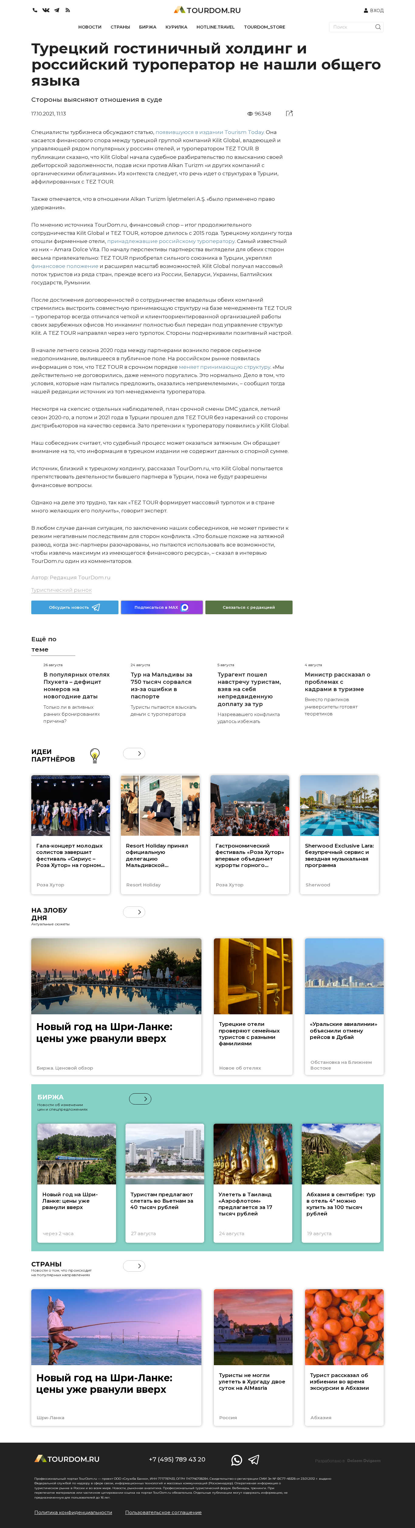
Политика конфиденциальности (73, 1512)
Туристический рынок (61, 590)
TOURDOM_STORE (264, 27)
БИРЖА (147, 27)
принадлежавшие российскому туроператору (171, 241)
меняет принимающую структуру (224, 367)
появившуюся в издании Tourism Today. (210, 132)
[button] (128, 753)
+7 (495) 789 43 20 (177, 1459)
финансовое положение (64, 266)
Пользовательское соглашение (163, 1512)
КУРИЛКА (176, 27)
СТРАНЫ (120, 27)
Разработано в (348, 1460)
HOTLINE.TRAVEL (216, 27)
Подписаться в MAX (156, 607)
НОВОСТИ (89, 27)
